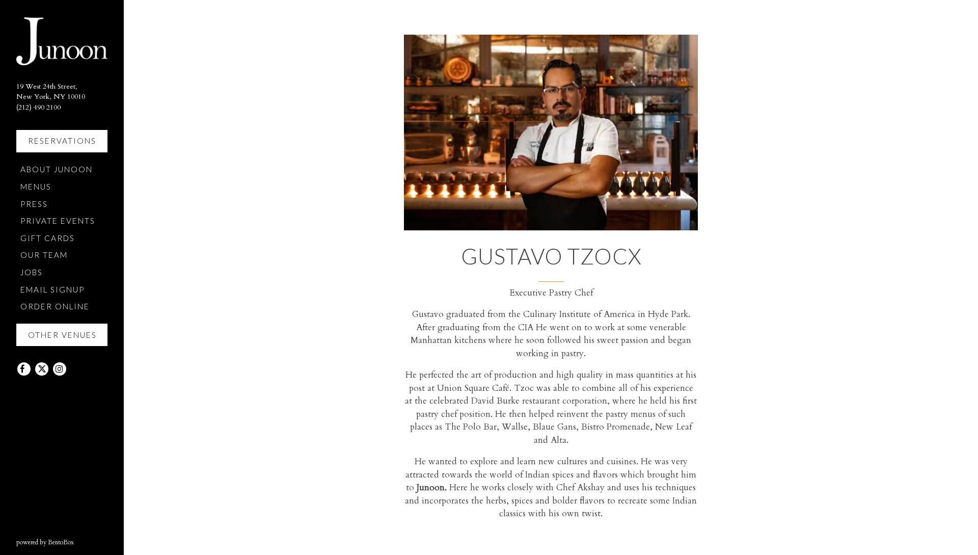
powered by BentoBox (70, 542)
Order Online (56, 306)
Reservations (62, 140)
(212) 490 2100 (38, 107)
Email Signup (52, 289)
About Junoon (58, 169)
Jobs (31, 272)
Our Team (44, 254)
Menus (35, 186)
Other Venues (62, 334)
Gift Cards (49, 238)
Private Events (57, 220)
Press (34, 203)
